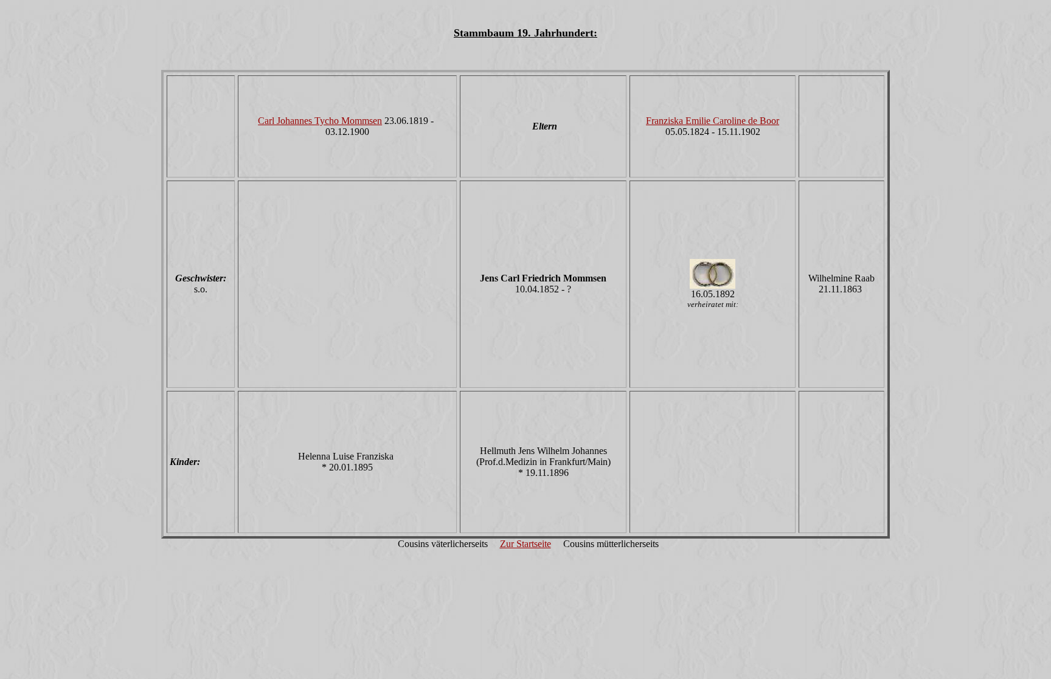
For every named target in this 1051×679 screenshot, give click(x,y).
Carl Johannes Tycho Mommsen (320, 120)
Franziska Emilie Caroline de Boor (712, 120)
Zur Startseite (525, 544)
